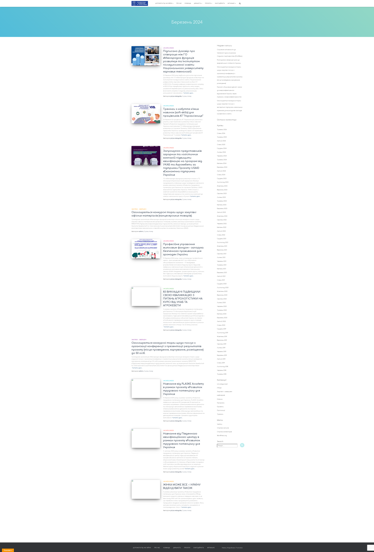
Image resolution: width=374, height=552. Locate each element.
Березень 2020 (222, 317)
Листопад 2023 (222, 182)
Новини (220, 399)
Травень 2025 (222, 137)
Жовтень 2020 (222, 291)
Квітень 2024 (221, 163)
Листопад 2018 (222, 366)
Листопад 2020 (222, 287)
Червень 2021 (221, 261)
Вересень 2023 (222, 190)
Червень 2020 (222, 306)
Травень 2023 (222, 201)
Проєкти (208, 3)
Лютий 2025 (221, 141)
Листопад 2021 (222, 242)
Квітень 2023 (221, 205)
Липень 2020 (221, 302)
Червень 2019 (221, 351)
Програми (220, 403)
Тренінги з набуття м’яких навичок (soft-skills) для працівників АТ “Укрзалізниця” (183, 112)
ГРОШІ (219, 388)
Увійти (219, 424)
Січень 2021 (221, 280)
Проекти (220, 406)
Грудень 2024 (222, 148)
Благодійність (220, 3)
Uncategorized (168, 48)
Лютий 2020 (221, 321)
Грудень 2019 (221, 329)
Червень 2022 (222, 223)
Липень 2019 (221, 347)
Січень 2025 (221, 144)
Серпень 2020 (222, 299)
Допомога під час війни (163, 3)
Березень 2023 (222, 208)
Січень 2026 (221, 133)
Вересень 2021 (222, 250)
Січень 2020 (221, 325)
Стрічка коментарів (224, 431)
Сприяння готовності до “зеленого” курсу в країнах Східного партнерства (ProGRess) (229, 53)
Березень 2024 (222, 167)
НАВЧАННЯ (221, 395)
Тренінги (220, 414)
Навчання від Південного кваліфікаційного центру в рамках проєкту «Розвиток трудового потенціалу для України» (181, 440)
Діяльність (197, 3)
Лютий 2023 (221, 212)
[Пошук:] (228, 447)
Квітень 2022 (221, 227)
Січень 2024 (221, 174)
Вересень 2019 (222, 340)
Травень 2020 (222, 310)
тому (186, 96)
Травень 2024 (222, 159)
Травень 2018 (221, 374)
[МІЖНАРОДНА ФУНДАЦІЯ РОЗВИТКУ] (139, 3)
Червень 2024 (222, 156)
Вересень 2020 (222, 295)
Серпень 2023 (222, 193)
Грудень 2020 (222, 284)
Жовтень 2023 (222, 186)
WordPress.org (222, 435)
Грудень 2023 (222, 178)
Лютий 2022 (221, 231)
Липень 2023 (221, 197)
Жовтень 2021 (222, 246)
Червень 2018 (221, 370)
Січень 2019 (221, 363)
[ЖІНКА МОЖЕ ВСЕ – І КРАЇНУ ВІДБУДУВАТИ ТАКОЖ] (145, 489)
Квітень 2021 (221, 269)
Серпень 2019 (221, 344)
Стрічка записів (223, 428)
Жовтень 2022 (222, 216)
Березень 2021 (222, 272)
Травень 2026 (222, 129)
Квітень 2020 (221, 314)
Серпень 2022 (222, 220)
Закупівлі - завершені (138, 209)
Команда (188, 3)
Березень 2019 (222, 355)
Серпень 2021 (221, 254)
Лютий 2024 (221, 171)
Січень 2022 (221, 235)
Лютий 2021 (221, 276)
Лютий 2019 (221, 359)
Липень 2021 (221, 257)
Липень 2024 (221, 152)
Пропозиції (221, 410)
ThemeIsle (239, 547)
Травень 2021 (221, 265)
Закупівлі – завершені (224, 391)
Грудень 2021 (221, 238)
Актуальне (231, 3)
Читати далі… (188, 93)
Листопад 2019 (222, 332)
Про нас (179, 3)
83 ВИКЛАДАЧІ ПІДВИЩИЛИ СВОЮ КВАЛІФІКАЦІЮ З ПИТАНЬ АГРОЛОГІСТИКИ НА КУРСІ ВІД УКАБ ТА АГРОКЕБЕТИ (182, 298)
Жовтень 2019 (222, 336)
